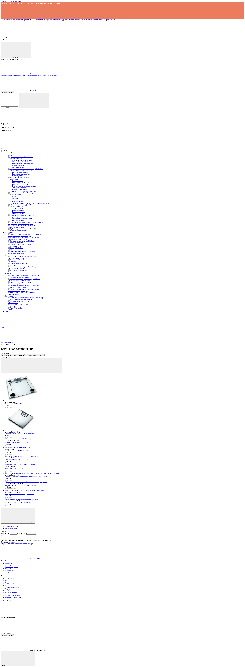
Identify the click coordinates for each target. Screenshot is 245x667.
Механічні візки (17, 181)
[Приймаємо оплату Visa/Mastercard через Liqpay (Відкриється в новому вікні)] (17, 544)
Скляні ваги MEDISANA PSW (14, 404)
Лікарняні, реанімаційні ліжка (22, 162)
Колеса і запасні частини (20, 189)
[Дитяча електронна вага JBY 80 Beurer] (124, 499)
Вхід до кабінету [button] (10, 578)
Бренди (7, 311)
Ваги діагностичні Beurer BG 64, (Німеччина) (19, 494)
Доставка (9, 20)
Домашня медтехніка (11, 255)
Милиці (14, 196)
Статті (58, 20)
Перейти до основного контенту (11, 1)
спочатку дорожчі (31, 355)
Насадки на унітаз (18, 210)
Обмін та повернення (35, 20)
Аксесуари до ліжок (18, 167)
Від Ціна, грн (5, 533)
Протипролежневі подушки (21, 174)
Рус (6, 39)
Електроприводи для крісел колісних (24, 186)
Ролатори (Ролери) (18, 201)
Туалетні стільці (17, 208)
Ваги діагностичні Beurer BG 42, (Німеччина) (19, 434)
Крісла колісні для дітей (20, 184)
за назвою (41, 355)
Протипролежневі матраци (21, 172)
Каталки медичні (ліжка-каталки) (23, 163)
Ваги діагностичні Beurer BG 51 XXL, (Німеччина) (21, 485)
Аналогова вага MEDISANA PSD (16, 468)
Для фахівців (9, 296)
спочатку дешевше (18, 355)
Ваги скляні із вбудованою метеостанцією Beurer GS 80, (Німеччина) (27, 477)
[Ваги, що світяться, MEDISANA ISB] (124, 456)
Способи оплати (17, 20)
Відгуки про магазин (67, 20)
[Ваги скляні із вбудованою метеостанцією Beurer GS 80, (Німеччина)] (124, 473)
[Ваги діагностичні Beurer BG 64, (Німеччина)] (124, 490)
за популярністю (6, 355)
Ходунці (15, 200)
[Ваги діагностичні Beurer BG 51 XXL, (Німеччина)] (124, 482)
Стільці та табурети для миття (22, 218)
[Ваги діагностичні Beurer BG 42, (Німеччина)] (124, 419)
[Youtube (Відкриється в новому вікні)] (15, 34)
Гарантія (25, 20)
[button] (122, 11)
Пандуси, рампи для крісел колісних (24, 191)
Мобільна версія (34, 558)
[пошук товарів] (34, 100)
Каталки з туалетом (18, 212)
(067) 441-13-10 (35, 90)
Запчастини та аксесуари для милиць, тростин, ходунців (30, 203)
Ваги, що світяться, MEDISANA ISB (16, 459)
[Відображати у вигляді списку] (46, 365)
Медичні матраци (18, 165)
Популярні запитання (49, 20)
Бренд (32, 522)
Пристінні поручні (18, 220)
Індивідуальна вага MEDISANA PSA (17, 451)
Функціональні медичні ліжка (22, 160)
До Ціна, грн (21, 533)
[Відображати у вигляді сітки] (16, 365)
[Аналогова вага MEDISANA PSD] (124, 465)
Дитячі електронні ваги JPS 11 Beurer (17, 442)
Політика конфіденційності (106, 20)
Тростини (15, 198)
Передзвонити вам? (7, 92)
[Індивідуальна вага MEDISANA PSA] (124, 447)
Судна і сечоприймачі (19, 213)
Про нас (3, 20)
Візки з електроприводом (20, 182)
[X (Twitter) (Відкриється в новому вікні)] (43, 34)
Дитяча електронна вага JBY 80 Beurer (17, 502)
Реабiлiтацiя (8, 155)
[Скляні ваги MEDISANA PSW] (124, 388)
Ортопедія (8, 273)
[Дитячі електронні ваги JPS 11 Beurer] (124, 439)
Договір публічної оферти (88, 20)
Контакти (77, 20)
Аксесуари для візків (19, 188)
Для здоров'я (9, 232)
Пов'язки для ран (17, 176)
